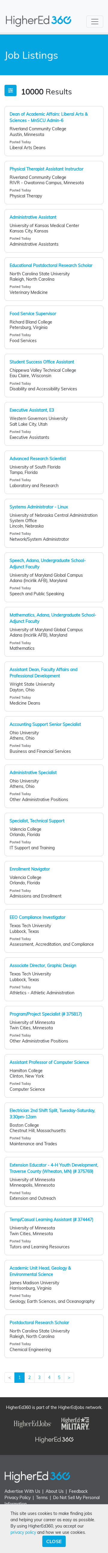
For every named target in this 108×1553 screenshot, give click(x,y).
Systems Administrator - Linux (39, 507)
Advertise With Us (22, 1491)
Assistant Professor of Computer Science (49, 1062)
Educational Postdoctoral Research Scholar (51, 265)
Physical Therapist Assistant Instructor (46, 169)
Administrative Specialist (33, 772)
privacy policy (23, 1532)
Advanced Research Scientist (38, 458)
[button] (10, 90)
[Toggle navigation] (94, 22)
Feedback (78, 1491)
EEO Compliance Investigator (37, 917)
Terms (42, 1497)
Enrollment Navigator (30, 869)
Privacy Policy (17, 1497)
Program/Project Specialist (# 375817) (46, 1014)
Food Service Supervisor (33, 313)
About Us (55, 1491)
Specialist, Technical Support (37, 821)
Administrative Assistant (33, 217)
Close (54, 1541)
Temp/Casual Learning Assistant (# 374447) (51, 1219)
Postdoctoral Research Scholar (39, 1322)
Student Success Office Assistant (42, 362)
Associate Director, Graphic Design (43, 965)
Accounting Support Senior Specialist (45, 724)
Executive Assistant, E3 (32, 410)
